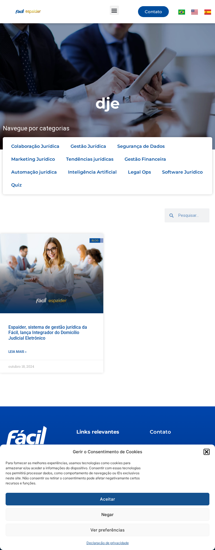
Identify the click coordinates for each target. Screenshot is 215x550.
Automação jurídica (34, 172)
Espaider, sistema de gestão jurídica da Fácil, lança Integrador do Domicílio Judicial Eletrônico (47, 332)
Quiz (16, 185)
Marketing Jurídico (33, 159)
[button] (206, 452)
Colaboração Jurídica (35, 146)
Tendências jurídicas (89, 159)
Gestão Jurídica (88, 146)
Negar (107, 514)
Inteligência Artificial (92, 172)
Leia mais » (17, 352)
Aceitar (107, 499)
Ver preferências (107, 530)
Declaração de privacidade (108, 543)
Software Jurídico (182, 172)
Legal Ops (139, 172)
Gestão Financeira (145, 159)
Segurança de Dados (141, 146)
